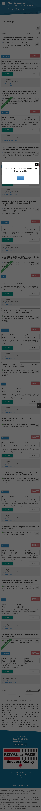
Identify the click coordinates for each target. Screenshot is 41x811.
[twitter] (18, 745)
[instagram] (25, 745)
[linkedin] (22, 745)
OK (20, 178)
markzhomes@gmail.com (16, 10)
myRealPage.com (23, 785)
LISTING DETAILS (7, 74)
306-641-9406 (12, 8)
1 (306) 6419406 (7, 83)
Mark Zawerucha (16, 3)
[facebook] (15, 745)
